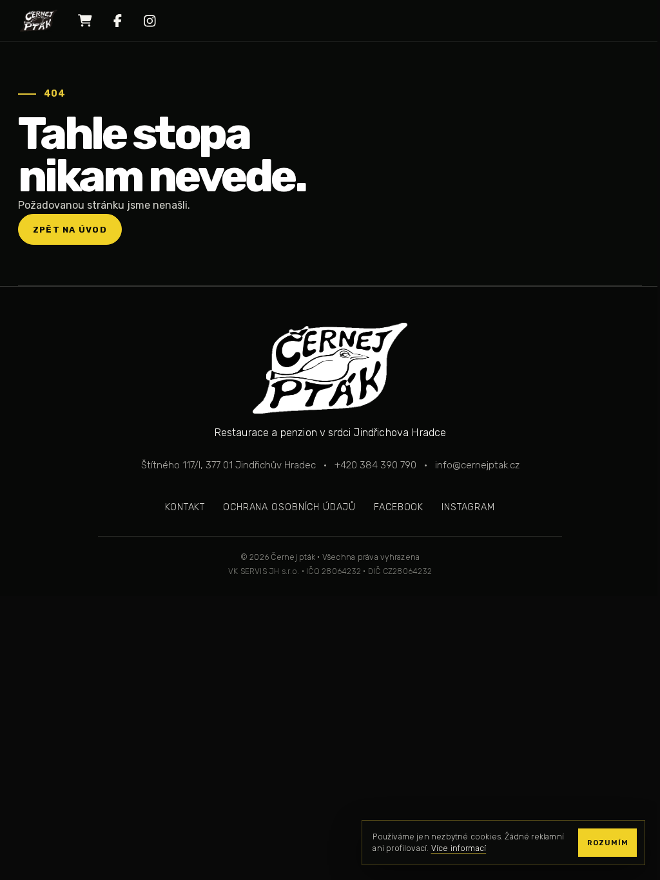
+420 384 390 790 (375, 465)
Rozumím (607, 843)
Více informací (459, 848)
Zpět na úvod (70, 229)
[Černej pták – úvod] (38, 20)
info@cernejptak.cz (477, 465)
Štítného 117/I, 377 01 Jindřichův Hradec (228, 465)
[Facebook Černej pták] (117, 20)
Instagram (468, 507)
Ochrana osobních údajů (289, 507)
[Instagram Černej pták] (149, 20)
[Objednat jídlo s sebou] (85, 20)
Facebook (398, 507)
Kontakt (185, 507)
